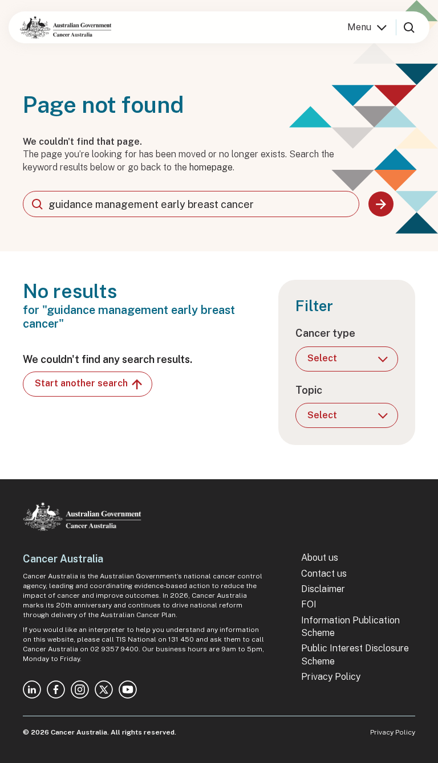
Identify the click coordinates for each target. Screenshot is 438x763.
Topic (308, 390)
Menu (359, 27)
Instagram (80, 689)
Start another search (81, 383)
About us (319, 557)
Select (322, 358)
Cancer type (325, 333)
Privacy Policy (330, 676)
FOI (309, 604)
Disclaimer (323, 589)
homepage (211, 167)
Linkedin (32, 689)
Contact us (324, 573)
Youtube (128, 689)
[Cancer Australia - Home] (65, 27)
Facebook (56, 689)
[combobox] (191, 204)
